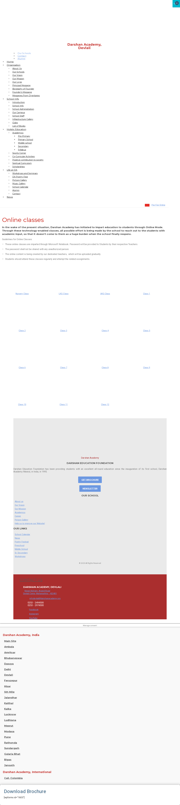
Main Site (10, 641)
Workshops (20, 556)
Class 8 (105, 367)
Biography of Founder (23, 89)
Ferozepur (10, 680)
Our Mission (18, 78)
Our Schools (18, 72)
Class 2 (22, 330)
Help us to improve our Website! (30, 523)
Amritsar (9, 652)
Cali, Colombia (13, 778)
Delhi (7, 669)
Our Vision (17, 75)
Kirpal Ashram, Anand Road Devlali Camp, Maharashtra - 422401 (40, 592)
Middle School (21, 549)
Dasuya (9, 663)
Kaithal (8, 703)
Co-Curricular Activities (23, 156)
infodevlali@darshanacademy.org (45, 598)
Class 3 (63, 330)
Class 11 (64, 404)
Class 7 (63, 367)
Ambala (9, 646)
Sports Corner (19, 153)
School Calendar (20, 187)
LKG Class (63, 293)
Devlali (8, 674)
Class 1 (146, 293)
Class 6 (22, 367)
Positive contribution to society (27, 160)
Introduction (18, 102)
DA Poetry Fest (20, 177)
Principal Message (21, 85)
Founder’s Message (22, 92)
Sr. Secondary (21, 553)
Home (10, 61)
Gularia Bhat (12, 754)
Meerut (8, 725)
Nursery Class (22, 293)
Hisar (7, 686)
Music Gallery (18, 183)
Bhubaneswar (13, 658)
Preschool (19, 545)
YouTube (33, 618)
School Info (13, 99)
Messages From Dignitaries (26, 95)
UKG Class (105, 293)
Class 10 (22, 404)
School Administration (23, 109)
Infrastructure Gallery (22, 119)
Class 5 (146, 330)
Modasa (9, 731)
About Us (17, 68)
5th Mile (9, 692)
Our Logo (17, 82)
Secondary (23, 146)
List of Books (18, 126)
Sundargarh (11, 748)
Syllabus (22, 149)
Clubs (15, 122)
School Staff (18, 116)
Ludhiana (10, 720)
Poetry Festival (22, 542)
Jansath (9, 765)
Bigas (8, 759)
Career (18, 516)
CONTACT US (31, 580)
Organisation (13, 65)
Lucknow (10, 714)
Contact (16, 193)
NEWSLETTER (90, 488)
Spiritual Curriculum (22, 163)
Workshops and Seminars (25, 173)
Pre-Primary (24, 136)
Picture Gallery (19, 180)
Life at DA (12, 170)
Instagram (34, 614)
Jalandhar (10, 697)
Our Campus (18, 112)
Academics (17, 133)
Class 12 (105, 404)
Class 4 (105, 330)
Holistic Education (16, 129)
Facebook (33, 609)
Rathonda (10, 742)
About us (19, 501)
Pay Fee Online (158, 205)
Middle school (25, 143)
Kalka (7, 708)
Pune (7, 737)
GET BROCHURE (90, 479)
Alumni (21, 58)
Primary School (25, 139)
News (10, 197)
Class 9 (146, 367)
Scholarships (18, 166)
